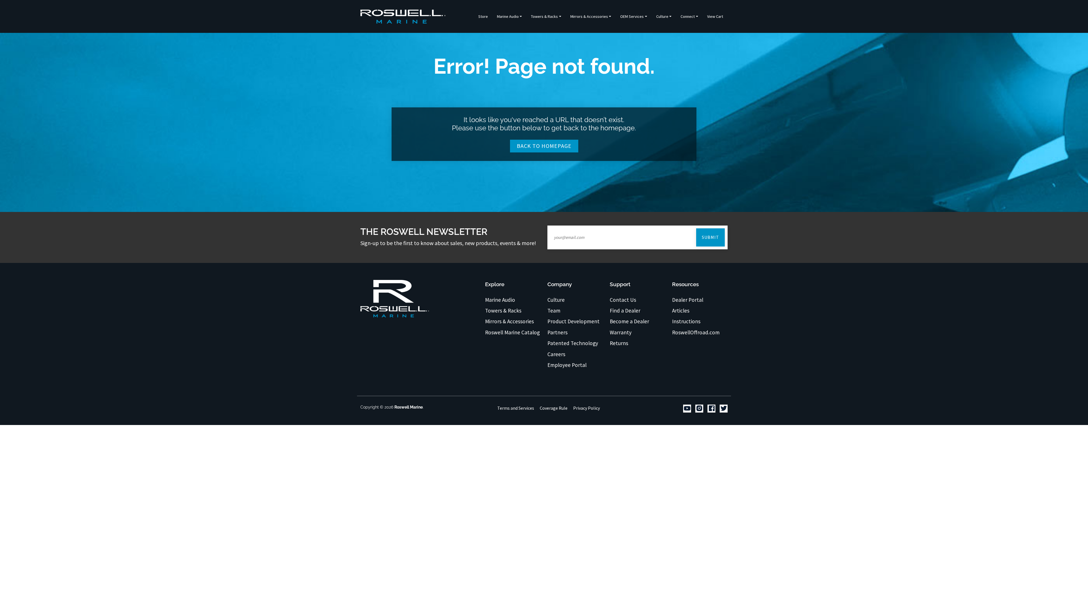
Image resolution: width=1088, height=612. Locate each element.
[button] (509, 16)
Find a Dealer (625, 310)
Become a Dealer (629, 321)
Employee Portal (566, 365)
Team (553, 310)
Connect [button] (688, 16)
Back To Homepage (544, 145)
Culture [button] (662, 16)
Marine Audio (500, 300)
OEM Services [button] (632, 16)
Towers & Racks (503, 310)
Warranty (621, 332)
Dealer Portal (687, 300)
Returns (619, 343)
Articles (680, 310)
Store (483, 16)
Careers (556, 354)
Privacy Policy (586, 408)
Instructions (686, 321)
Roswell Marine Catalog (512, 332)
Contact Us (623, 300)
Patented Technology (572, 343)
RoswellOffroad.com (696, 332)
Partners (557, 332)
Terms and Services (515, 408)
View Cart (715, 16)
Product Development (573, 321)
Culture (556, 300)
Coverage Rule (554, 408)
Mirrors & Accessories (509, 321)
